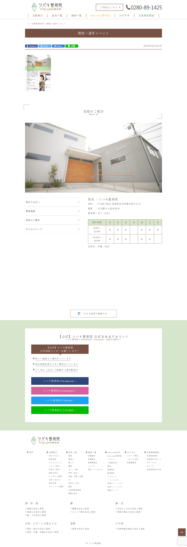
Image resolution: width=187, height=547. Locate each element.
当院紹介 (53, 452)
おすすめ (131, 452)
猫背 (70, 486)
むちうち (150, 466)
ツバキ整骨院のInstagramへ (60, 390)
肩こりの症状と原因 (36, 515)
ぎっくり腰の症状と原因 (83, 512)
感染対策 (52, 483)
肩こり (71, 463)
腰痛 (70, 466)
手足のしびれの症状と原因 (130, 508)
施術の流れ (53, 473)
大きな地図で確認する (95, 313)
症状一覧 (72, 452)
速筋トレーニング (114, 483)
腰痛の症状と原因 (80, 508)
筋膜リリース (112, 490)
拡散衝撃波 (92, 463)
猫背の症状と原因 (80, 528)
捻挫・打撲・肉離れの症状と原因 (43, 532)
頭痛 (70, 456)
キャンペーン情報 (56, 486)
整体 (109, 466)
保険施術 (91, 456)
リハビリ (91, 466)
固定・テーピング (95, 469)
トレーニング (112, 480)
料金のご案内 (33, 220)
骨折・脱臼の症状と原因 (38, 528)
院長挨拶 (30, 211)
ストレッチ (112, 476)
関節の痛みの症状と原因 (129, 512)
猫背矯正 (111, 473)
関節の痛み (73, 493)
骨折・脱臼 (73, 473)
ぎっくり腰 (73, 469)
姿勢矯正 (111, 470)
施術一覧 (92, 452)
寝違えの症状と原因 (36, 512)
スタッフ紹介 (54, 466)
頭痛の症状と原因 (35, 508)
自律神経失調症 (74, 490)
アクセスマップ (34, 229)
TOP (31, 452)
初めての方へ (33, 202)
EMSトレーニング (114, 487)
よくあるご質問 (55, 476)
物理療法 (91, 459)
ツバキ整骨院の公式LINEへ (60, 410)
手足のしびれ (73, 483)
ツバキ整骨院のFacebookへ (59, 381)
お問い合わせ (54, 480)
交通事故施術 (153, 452)
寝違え (71, 459)
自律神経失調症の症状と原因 (131, 528)
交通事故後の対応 (154, 469)
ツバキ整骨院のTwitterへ (60, 400)
